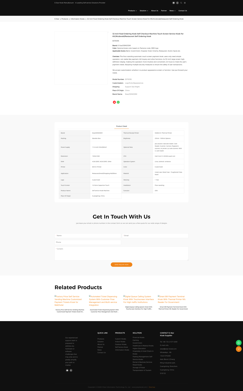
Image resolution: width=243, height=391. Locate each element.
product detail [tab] (121, 126)
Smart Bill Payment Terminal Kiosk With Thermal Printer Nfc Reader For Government (173, 308)
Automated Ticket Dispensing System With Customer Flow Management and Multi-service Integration (104, 311)
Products (65, 19)
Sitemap (151, 387)
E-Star (57, 19)
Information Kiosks (78, 19)
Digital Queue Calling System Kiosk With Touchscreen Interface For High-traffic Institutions (138, 308)
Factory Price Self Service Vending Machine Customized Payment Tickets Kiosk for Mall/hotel (70, 311)
